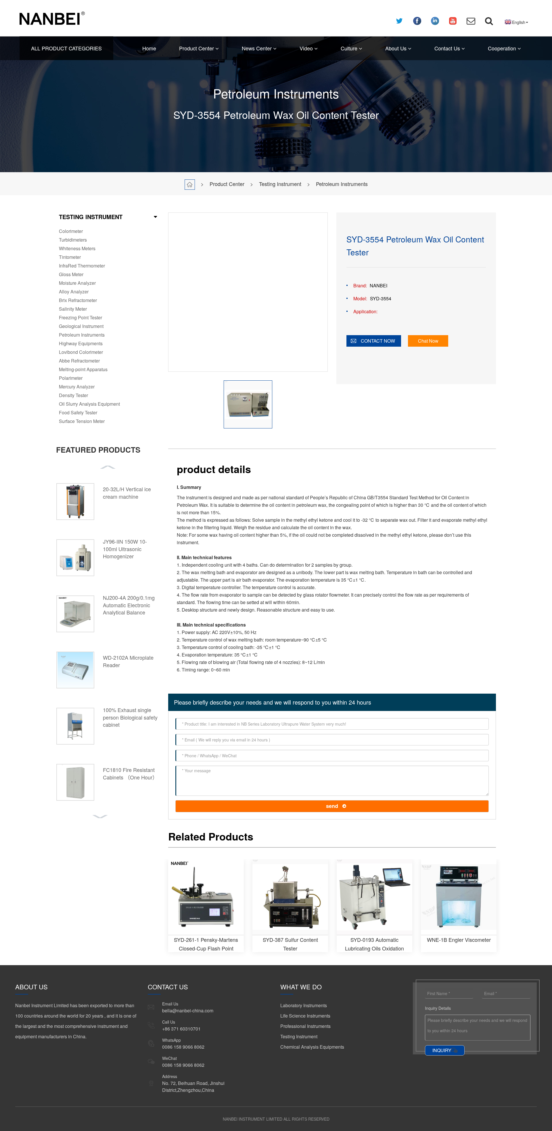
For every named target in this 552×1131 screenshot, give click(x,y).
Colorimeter (71, 231)
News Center (257, 48)
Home (149, 48)
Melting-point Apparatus (83, 369)
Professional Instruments (305, 1026)
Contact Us (447, 48)
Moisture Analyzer (77, 283)
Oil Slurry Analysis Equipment (89, 404)
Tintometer (70, 257)
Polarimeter (71, 378)
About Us (396, 48)
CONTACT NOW (378, 340)
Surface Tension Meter (82, 421)
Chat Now (428, 340)
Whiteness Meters (77, 248)
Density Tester (73, 395)
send (332, 806)
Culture (350, 48)
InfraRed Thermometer (82, 265)
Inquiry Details (438, 1008)
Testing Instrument (280, 183)
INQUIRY (441, 1050)
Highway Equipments (81, 343)
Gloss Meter (71, 274)
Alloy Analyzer (74, 291)
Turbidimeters (73, 239)
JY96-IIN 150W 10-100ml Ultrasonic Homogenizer (125, 549)
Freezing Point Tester (80, 317)
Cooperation (503, 48)
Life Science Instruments (305, 1015)
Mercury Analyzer (77, 386)
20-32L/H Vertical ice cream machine (127, 492)
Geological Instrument (81, 326)
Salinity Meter (73, 308)
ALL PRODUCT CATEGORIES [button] (66, 48)
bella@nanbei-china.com (187, 1010)
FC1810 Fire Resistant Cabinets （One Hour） (130, 773)
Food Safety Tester (78, 412)
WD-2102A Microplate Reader (128, 661)
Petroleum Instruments (342, 183)
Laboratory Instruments (303, 1005)
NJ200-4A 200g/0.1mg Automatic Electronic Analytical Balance (129, 605)
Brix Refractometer (78, 300)
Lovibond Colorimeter (81, 352)
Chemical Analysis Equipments (312, 1046)
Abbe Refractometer (79, 360)
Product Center (197, 48)
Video (307, 48)
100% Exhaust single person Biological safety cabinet (130, 717)
